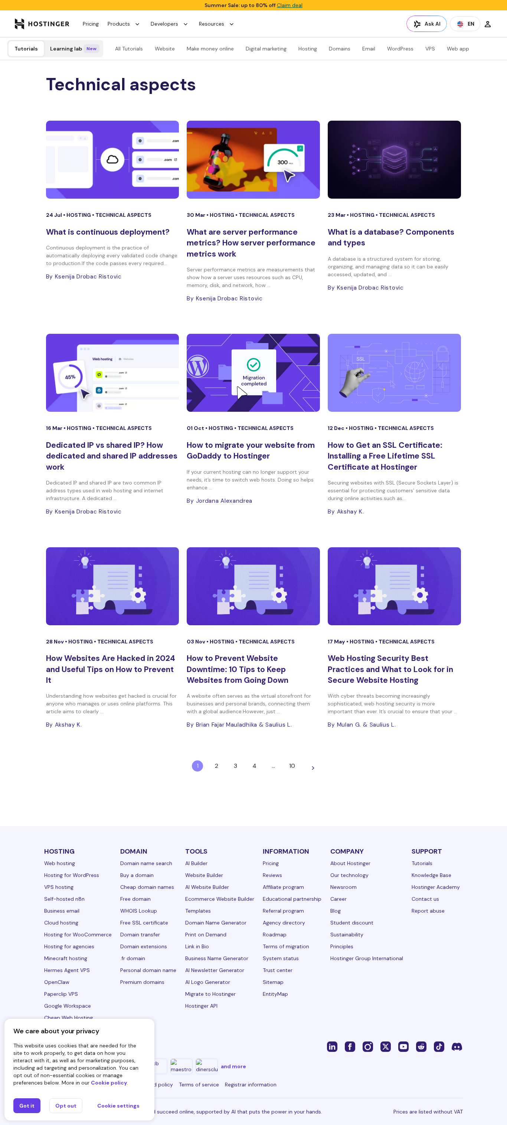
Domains (339, 48)
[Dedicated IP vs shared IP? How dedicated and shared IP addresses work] (112, 373)
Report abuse (428, 910)
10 (292, 766)
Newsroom (343, 887)
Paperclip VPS (61, 994)
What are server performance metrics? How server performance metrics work (251, 243)
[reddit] (421, 1046)
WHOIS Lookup (138, 910)
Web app (458, 48)
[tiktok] (439, 1046)
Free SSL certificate (144, 922)
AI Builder (196, 863)
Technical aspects (123, 215)
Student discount (351, 922)
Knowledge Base (431, 875)
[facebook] (350, 1046)
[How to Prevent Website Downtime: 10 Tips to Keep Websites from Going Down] (253, 586)
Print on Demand (205, 934)
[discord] (457, 1046)
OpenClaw (56, 982)
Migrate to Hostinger (210, 994)
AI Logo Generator (207, 982)
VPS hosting (58, 887)
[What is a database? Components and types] (394, 160)
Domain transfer (140, 934)
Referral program (283, 910)
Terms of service (199, 1084)
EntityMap (275, 994)
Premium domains (142, 982)
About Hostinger (350, 863)
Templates (198, 910)
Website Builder (204, 875)
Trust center (277, 970)
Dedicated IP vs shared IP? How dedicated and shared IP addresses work (111, 456)
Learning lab (73, 48)
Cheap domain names (147, 887)
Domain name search (146, 863)
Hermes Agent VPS (67, 970)
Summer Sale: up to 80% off (253, 5)
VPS (430, 48)
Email (368, 48)
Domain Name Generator (215, 922)
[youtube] (403, 1046)
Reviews (272, 875)
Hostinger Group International (366, 958)
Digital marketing (266, 48)
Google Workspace (67, 1005)
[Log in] (487, 24)
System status (281, 958)
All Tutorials (129, 48)
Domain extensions (143, 946)
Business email (61, 910)
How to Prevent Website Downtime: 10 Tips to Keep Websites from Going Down (237, 669)
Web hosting (59, 863)
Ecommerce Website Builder (219, 899)
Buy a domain (137, 875)
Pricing (91, 23)
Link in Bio (197, 946)
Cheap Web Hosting (68, 1017)
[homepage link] (42, 23)
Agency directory (284, 922)
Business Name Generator (216, 958)
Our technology (349, 875)
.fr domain (132, 958)
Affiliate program (283, 887)
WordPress (400, 48)
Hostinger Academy (436, 887)
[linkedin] (332, 1046)
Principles (341, 946)
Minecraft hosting (65, 958)
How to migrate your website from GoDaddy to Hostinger (251, 450)
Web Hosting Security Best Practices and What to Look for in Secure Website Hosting (390, 669)
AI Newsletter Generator (214, 970)
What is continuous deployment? (108, 232)
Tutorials (26, 48)
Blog (335, 910)
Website (165, 48)
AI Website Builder (207, 887)
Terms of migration (286, 946)
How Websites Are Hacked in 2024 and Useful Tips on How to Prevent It (110, 669)
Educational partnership (292, 899)
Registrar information (251, 1084)
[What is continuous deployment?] (112, 160)
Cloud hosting (61, 922)
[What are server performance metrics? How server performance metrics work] (253, 160)
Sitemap (273, 982)
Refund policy (156, 1084)
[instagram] (368, 1046)
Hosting (307, 48)
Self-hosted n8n (64, 899)
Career (338, 899)
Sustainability (346, 934)
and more (233, 1066)
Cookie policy (109, 1082)
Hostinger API (201, 1005)
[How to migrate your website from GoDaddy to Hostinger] (253, 373)
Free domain (135, 899)
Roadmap (275, 934)
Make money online (210, 48)
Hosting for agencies (69, 946)
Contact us (425, 899)
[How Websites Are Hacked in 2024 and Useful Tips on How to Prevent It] (112, 586)
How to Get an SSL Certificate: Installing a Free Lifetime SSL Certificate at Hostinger (385, 456)
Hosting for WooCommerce (78, 934)
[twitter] (386, 1046)
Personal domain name (148, 970)
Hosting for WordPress (71, 875)
